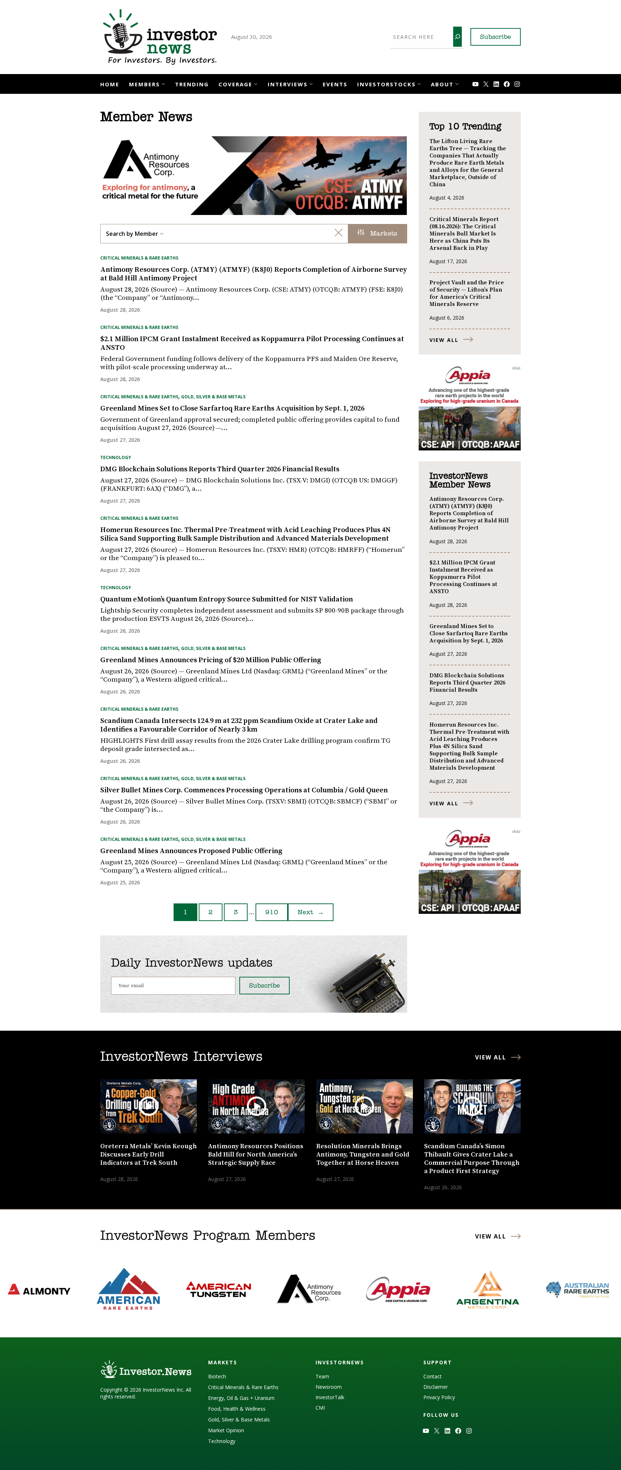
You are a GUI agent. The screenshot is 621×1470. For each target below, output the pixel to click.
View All (444, 339)
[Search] (457, 37)
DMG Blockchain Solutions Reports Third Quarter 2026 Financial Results (219, 469)
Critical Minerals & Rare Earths (139, 258)
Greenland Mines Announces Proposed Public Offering (191, 851)
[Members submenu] (163, 83)
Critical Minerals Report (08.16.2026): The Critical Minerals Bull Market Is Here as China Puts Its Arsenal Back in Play (463, 234)
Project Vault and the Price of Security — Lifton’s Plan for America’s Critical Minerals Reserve (466, 293)
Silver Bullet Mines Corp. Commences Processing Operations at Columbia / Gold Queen (244, 790)
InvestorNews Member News (460, 480)
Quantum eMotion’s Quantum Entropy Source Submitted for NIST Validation (226, 599)
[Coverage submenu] (256, 83)
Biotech (217, 1376)
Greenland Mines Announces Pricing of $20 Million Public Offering (210, 660)
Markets (382, 234)
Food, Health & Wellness (237, 1408)
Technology (115, 457)
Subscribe (495, 37)
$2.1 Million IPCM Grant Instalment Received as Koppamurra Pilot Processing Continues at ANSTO (252, 343)
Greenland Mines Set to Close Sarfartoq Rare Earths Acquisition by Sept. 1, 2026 (232, 408)
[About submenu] (457, 83)
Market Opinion (226, 1430)
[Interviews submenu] (311, 83)
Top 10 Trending (465, 127)
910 (271, 913)
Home (109, 84)
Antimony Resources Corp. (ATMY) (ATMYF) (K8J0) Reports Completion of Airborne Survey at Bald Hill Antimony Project (253, 274)
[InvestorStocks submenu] (419, 83)
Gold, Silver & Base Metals (213, 397)
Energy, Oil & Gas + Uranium (241, 1398)
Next (311, 913)
